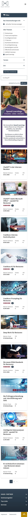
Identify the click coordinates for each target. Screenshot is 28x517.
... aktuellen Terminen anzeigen (13, 24)
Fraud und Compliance (11, 35)
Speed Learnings (9, 54)
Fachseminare (9, 33)
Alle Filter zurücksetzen (10, 72)
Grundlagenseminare (10, 38)
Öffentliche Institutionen (12, 50)
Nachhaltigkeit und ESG (11, 47)
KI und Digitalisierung (11, 45)
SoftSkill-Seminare (10, 52)
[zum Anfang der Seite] (24, 514)
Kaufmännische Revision (11, 43)
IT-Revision (8, 40)
